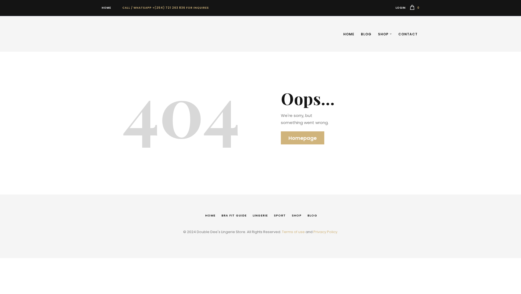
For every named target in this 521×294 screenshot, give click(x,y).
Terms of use (293, 231)
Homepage (302, 138)
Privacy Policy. (325, 231)
